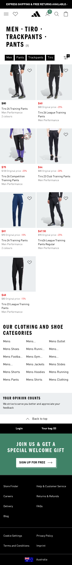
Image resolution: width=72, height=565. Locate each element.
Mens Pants (11, 379)
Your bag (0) (49, 428)
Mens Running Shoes (36, 349)
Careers (8, 496)
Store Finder (10, 486)
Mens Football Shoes (12, 357)
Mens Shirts (34, 379)
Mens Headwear (56, 349)
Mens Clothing (58, 379)
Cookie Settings (12, 536)
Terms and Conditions (16, 545)
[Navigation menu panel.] (6, 14)
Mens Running (59, 372)
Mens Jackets (35, 364)
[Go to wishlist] (15, 14)
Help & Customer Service (51, 486)
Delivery (8, 506)
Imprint (41, 545)
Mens (6, 341)
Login (19, 428)
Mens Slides (57, 364)
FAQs (39, 506)
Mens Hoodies (35, 372)
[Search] (56, 14)
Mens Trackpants (56, 357)
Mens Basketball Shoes (33, 342)
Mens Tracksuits (10, 365)
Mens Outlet (57, 341)
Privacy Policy (44, 536)
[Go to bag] (65, 14)
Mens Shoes (11, 349)
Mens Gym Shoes (33, 357)
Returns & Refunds (47, 496)
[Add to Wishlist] (29, 71)
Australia (41, 559)
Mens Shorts (11, 372)
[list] (30, 58)
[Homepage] (36, 15)
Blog (6, 516)
